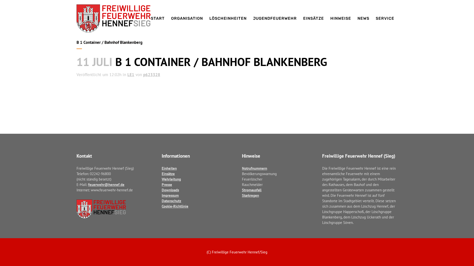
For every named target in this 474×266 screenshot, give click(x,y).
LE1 (130, 74)
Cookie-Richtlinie (175, 206)
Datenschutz (171, 201)
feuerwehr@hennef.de (106, 184)
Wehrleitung (171, 179)
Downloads (170, 190)
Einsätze (168, 173)
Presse (167, 184)
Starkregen (250, 195)
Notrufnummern (254, 168)
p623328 (151, 74)
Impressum (170, 195)
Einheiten (169, 168)
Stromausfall (251, 190)
